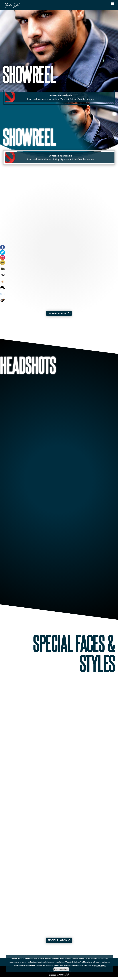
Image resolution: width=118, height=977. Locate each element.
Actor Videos (57, 313)
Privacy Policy (100, 965)
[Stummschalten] (35, 287)
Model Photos (57, 940)
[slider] (41, 287)
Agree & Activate (61, 969)
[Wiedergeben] (15, 283)
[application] (29, 285)
